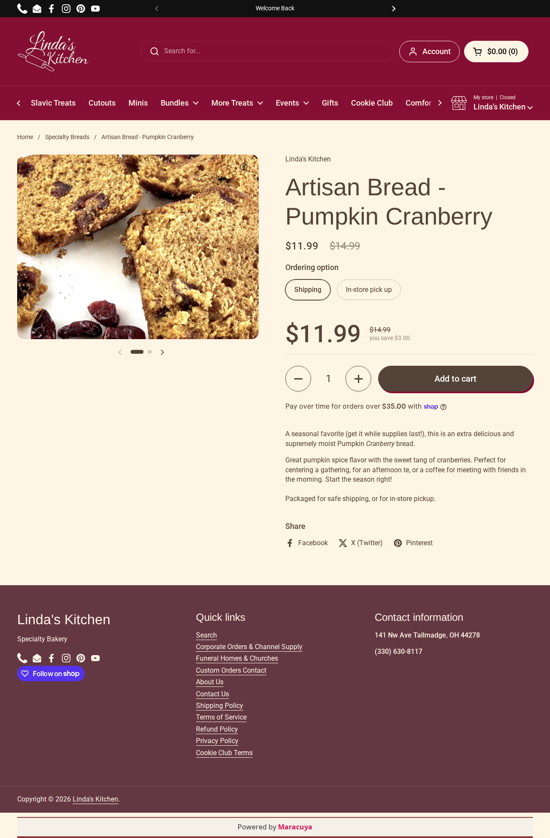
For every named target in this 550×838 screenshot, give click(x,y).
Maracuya (295, 827)
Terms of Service (221, 717)
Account (436, 51)
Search (206, 635)
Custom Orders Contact (231, 670)
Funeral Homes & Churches (237, 658)
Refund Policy (217, 729)
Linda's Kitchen (95, 799)
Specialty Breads (67, 137)
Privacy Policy (217, 741)
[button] (492, 103)
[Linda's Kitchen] (53, 51)
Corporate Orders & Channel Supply (249, 647)
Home (25, 137)
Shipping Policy (219, 705)
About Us (209, 682)
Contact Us (212, 694)
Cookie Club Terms (224, 753)
